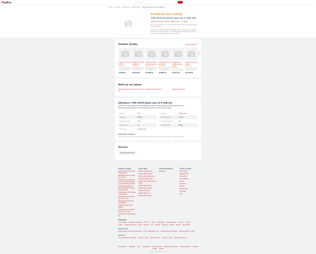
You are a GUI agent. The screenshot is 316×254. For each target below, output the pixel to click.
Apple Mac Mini (184, 173)
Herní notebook (183, 178)
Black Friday (186, 224)
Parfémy (146, 224)
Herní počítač (183, 176)
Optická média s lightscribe (146, 176)
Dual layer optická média (146, 178)
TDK (139, 113)
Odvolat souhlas (185, 246)
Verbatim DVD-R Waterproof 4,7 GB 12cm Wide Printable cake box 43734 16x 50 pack (126, 181)
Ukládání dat (126, 7)
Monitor (181, 181)
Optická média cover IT (145, 195)
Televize (180, 222)
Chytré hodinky (122, 222)
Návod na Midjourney (180, 237)
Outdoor (172, 224)
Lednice (120, 224)
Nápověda (132, 246)
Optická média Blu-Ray (145, 171)
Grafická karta (183, 188)
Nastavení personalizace (171, 246)
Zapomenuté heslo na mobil (169, 231)
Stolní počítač (183, 171)
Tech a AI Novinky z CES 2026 (127, 237)
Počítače (118, 7)
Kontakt (154, 248)
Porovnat (176, 21)
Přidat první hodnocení (157, 21)
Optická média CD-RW (145, 173)
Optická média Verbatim (145, 188)
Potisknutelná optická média (153, 89)
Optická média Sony (144, 193)
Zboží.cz (111, 7)
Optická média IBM (144, 190)
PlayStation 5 (161, 222)
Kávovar (187, 222)
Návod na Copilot (143, 237)
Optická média (136, 7)
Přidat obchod (122, 246)
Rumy (140, 224)
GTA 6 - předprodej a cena (151, 231)
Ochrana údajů (157, 246)
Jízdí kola (165, 224)
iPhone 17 (147, 222)
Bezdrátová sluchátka (135, 222)
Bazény (178, 224)
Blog (138, 246)
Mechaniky (162, 171)
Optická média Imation (145, 185)
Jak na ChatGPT (155, 237)
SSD (180, 193)
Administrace (146, 246)
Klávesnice (182, 183)
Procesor (182, 186)
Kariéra (161, 248)
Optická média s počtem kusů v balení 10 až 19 (131, 90)
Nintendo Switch (172, 222)
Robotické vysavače (131, 224)
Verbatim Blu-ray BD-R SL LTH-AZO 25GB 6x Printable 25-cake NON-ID (126, 187)
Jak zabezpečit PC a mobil (186, 231)
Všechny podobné (190, 44)
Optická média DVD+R (178, 89)
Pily (152, 224)
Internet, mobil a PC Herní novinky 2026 (129, 231)
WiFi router (182, 191)
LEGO (153, 222)
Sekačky (157, 224)
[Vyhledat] (180, 2)
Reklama (195, 246)
